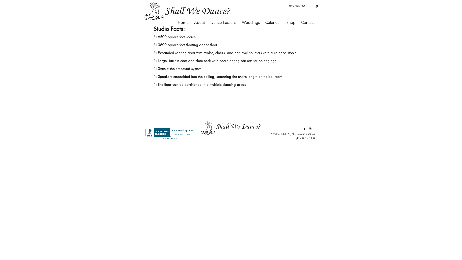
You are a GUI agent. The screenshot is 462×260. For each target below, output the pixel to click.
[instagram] (316, 6)
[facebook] (311, 6)
